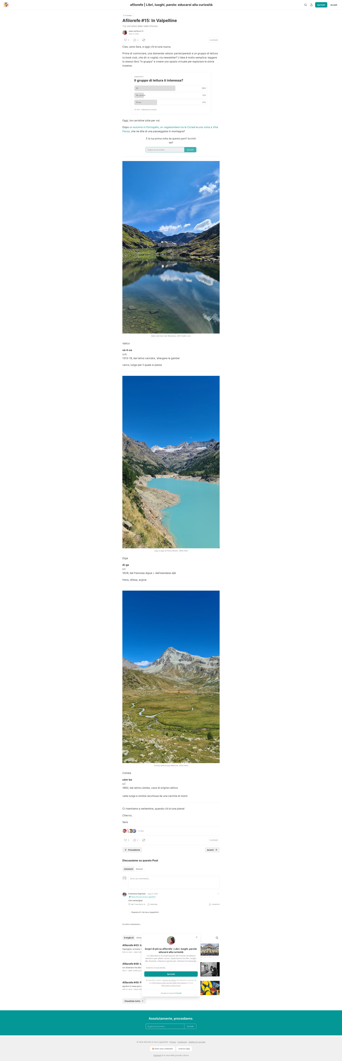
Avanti (210, 849)
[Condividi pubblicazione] (311, 4)
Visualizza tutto (132, 1001)
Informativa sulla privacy (171, 985)
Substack (157, 1055)
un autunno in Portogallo (144, 127)
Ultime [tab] (139, 938)
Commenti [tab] (128, 869)
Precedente (134, 849)
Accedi (334, 4)
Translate (128, 15)
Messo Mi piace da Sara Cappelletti (143, 897)
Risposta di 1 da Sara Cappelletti (145, 912)
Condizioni (182, 1042)
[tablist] (133, 869)
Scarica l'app (184, 1048)
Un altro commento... (131, 924)
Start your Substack (164, 1048)
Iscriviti (321, 4)
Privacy (173, 1042)
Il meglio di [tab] (129, 938)
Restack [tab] (139, 869)
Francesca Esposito (137, 893)
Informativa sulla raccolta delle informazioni (169, 983)
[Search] (305, 4)
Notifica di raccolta (197, 1042)
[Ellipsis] (218, 893)
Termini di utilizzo (169, 980)
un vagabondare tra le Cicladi (178, 127)
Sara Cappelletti (136, 31)
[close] (197, 937)
